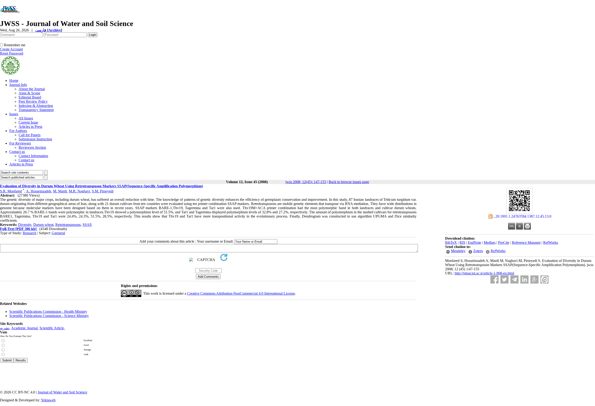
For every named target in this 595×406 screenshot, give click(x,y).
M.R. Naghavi (79, 191)
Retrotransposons (68, 225)
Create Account (11, 49)
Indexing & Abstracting (36, 106)
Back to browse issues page (349, 182)
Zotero (478, 251)
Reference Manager (526, 242)
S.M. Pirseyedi (102, 191)
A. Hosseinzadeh (38, 191)
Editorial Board (30, 97)
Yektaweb (48, 400)
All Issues (26, 118)
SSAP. (87, 225)
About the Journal (32, 89)
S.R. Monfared (11, 191)
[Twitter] (504, 279)
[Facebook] (494, 279)
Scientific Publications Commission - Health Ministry (48, 312)
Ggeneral (58, 233)
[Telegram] (514, 279)
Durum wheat (43, 225)
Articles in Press (30, 127)
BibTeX (451, 242)
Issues (13, 114)
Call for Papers (29, 135)
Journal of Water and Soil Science (62, 392)
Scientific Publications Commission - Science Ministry (49, 316)
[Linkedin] (524, 279)
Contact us (17, 152)
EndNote (474, 242)
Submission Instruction (35, 139)
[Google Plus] (534, 279)
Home (13, 81)
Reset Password (11, 53)
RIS (462, 242)
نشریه (4, 328)
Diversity (24, 225)
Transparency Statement (36, 110)
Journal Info (18, 85)
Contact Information (33, 156)
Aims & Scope (29, 93)
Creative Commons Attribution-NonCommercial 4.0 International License (241, 293)
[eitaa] (544, 279)
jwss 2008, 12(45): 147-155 (305, 182)
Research (29, 233)
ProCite (503, 242)
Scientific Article (52, 328)
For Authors (18, 131)
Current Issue (28, 122)
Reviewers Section (32, 147)
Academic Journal (24, 328)
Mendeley (458, 251)
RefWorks (550, 242)
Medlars (490, 242)
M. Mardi (60, 191)
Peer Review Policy (33, 101)
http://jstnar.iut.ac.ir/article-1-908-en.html (484, 273)
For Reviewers (20, 143)
